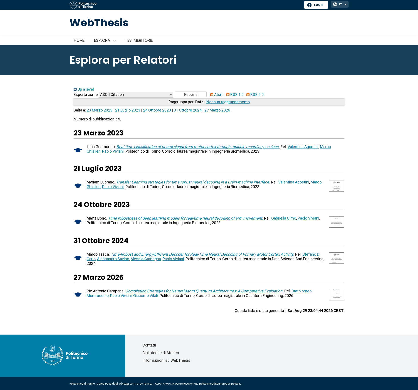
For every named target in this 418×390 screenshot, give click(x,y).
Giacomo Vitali (145, 295)
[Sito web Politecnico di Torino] (185, 5)
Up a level (85, 89)
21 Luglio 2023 (127, 110)
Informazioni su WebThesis (166, 360)
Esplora (102, 40)
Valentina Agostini (303, 146)
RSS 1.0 (236, 94)
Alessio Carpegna (146, 259)
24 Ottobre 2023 (157, 110)
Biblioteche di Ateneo (160, 352)
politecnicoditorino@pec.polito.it (220, 383)
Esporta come (86, 94)
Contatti (149, 345)
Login (319, 5)
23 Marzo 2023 (99, 110)
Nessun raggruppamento (228, 102)
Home (79, 40)
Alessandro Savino (113, 259)
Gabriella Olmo (283, 218)
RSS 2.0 (256, 94)
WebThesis (98, 22)
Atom (218, 94)
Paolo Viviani (113, 151)
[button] (191, 94)
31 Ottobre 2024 (188, 110)
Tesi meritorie (139, 40)
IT (340, 4)
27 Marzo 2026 (217, 110)
